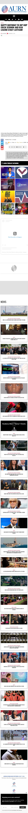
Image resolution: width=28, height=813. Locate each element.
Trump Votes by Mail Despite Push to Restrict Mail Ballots (14, 455)
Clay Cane (19, 142)
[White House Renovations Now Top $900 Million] (14, 581)
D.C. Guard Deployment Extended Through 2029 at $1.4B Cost (14, 744)
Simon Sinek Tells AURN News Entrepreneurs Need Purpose (14, 764)
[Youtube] (9, 19)
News (2, 23)
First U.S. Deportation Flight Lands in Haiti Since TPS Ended (14, 320)
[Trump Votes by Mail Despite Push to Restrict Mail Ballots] (14, 445)
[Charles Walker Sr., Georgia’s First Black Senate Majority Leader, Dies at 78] (14, 329)
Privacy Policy (14, 810)
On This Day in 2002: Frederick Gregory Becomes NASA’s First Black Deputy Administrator (14, 705)
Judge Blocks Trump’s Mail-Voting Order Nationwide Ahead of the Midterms (14, 647)
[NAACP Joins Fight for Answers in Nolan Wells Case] (14, 485)
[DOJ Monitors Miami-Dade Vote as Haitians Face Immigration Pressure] (14, 465)
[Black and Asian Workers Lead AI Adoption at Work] (14, 677)
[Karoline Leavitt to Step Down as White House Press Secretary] (14, 657)
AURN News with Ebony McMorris (14, 318)
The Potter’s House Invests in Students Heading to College (14, 609)
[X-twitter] (15, 19)
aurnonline (19, 252)
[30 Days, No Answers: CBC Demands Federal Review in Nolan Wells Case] (14, 715)
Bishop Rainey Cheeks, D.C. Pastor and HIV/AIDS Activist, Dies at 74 (14, 435)
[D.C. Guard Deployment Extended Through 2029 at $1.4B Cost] (14, 735)
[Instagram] (6, 19)
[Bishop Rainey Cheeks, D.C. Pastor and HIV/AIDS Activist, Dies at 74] (14, 426)
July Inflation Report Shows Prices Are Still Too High (14, 571)
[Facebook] (18, 19)
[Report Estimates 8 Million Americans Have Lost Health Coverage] (14, 369)
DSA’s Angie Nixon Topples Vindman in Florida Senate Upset (14, 416)
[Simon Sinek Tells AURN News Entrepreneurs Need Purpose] (14, 755)
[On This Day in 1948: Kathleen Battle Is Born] (14, 619)
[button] (2, 140)
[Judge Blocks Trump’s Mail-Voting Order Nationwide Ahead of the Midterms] (14, 638)
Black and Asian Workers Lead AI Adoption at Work (14, 686)
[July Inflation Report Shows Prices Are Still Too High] (14, 562)
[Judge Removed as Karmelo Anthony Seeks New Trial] (14, 388)
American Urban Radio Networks (9, 252)
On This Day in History (14, 627)
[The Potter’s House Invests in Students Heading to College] (14, 599)
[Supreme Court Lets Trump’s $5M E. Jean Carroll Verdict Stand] (14, 503)
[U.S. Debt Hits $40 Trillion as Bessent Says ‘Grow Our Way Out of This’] (14, 349)
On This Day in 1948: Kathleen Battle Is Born (14, 628)
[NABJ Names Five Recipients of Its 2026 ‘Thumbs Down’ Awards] (14, 523)
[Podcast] (22, 19)
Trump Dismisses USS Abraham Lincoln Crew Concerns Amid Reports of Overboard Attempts (14, 552)
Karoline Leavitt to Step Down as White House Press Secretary (14, 667)
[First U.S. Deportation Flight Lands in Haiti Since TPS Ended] (14, 311)
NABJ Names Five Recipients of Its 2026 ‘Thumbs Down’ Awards (14, 532)
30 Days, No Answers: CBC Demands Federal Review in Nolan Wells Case (14, 725)
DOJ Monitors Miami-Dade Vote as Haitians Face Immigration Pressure (14, 474)
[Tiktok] (12, 19)
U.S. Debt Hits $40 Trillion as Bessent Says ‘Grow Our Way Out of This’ (14, 359)
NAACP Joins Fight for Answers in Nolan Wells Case (14, 493)
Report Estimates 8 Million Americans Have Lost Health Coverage (14, 378)
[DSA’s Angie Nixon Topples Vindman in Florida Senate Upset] (14, 407)
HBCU (13, 607)
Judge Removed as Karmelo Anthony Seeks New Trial (14, 397)
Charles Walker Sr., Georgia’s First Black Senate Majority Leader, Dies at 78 (14, 339)
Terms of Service (19, 810)
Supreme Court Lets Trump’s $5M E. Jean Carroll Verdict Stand (14, 513)
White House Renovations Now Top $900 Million (14, 590)
